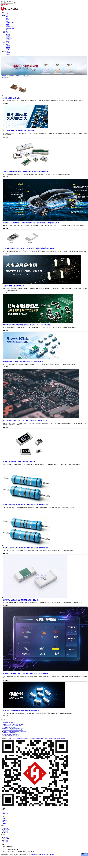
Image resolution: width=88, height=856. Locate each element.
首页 (4, 12)
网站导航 (5, 840)
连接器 (7, 25)
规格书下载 (6, 42)
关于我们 (5, 44)
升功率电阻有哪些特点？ (9, 732)
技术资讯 (8, 39)
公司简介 (8, 45)
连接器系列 (43, 738)
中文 (2, 5)
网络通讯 (5, 831)
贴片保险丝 (18, 738)
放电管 (7, 24)
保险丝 (7, 19)
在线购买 (5, 14)
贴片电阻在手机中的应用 (9, 722)
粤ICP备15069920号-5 (32, 854)
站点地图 (5, 841)
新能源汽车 (6, 829)
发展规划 (8, 47)
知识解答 (8, 41)
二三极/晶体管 (31, 738)
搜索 (15, 2)
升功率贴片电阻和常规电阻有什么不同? (13, 728)
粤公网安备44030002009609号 (47, 854)
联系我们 (5, 51)
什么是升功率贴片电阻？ (9, 727)
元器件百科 (9, 38)
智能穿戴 (5, 828)
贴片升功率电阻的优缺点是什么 (11, 734)
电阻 (7, 16)
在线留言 (8, 54)
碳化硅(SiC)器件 (10, 28)
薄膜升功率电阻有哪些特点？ (11, 735)
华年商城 (63, 738)
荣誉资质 (8, 48)
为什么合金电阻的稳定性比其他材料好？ (13, 724)
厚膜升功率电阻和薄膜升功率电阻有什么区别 (14, 731)
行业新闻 (8, 37)
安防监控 (5, 832)
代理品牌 (5, 31)
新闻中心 (5, 32)
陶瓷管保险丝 (24, 738)
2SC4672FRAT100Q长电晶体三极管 (12, 725)
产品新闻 (8, 35)
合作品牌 (5, 837)
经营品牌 (5, 813)
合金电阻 (8, 738)
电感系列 (37, 738)
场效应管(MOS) (10, 26)
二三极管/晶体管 (10, 22)
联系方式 (8, 52)
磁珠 (7, 29)
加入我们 (8, 49)
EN (4, 5)
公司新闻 (8, 34)
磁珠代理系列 (57, 738)
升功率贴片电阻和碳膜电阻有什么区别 (13, 730)
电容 (7, 18)
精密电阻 (13, 738)
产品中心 (5, 15)
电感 (7, 21)
